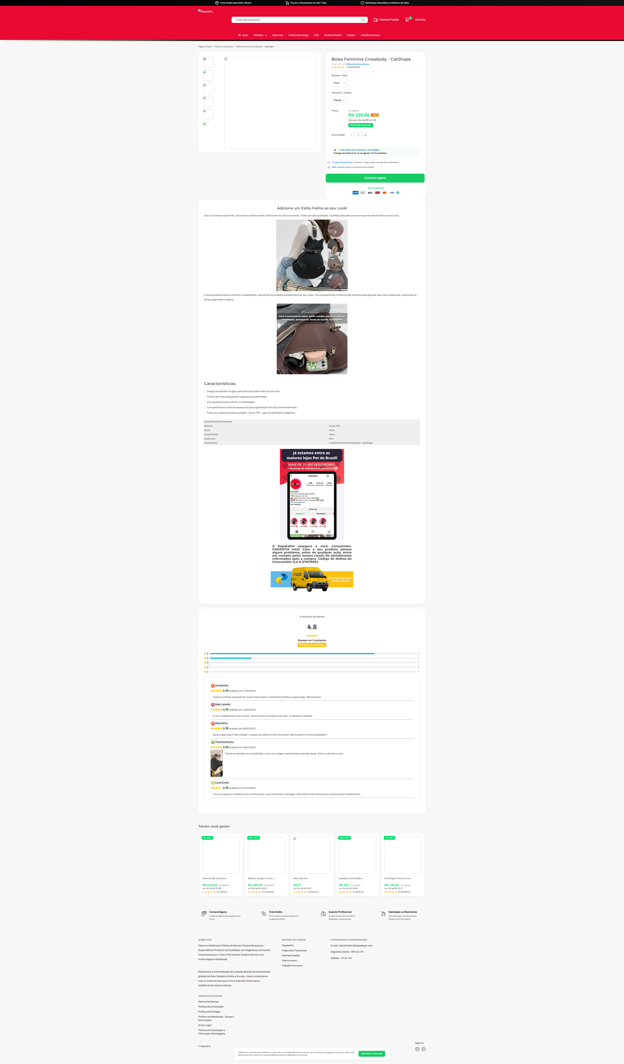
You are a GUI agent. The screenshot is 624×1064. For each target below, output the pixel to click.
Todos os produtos (223, 46)
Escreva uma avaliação (312, 645)
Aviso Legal (204, 1025)
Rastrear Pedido (332, 35)
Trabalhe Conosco (370, 35)
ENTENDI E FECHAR (371, 1054)
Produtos (258, 35)
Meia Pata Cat (300, 878)
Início (245, 35)
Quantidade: (338, 135)
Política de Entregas (209, 1011)
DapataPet (288, 945)
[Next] (426, 865)
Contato (351, 35)
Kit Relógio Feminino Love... (398, 878)
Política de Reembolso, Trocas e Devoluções (216, 1018)
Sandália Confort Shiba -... (352, 878)
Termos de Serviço (208, 1001)
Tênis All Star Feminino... (215, 878)
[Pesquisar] (363, 20)
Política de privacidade (210, 1006)
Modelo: (340, 75)
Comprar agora (375, 177)
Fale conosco (289, 960)
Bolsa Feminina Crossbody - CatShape (371, 59)
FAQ (316, 35)
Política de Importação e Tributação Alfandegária (211, 1032)
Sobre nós (278, 35)
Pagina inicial (204, 46)
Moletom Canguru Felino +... (262, 878)
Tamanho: (341, 92)
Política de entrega (298, 35)
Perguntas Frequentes (294, 950)
